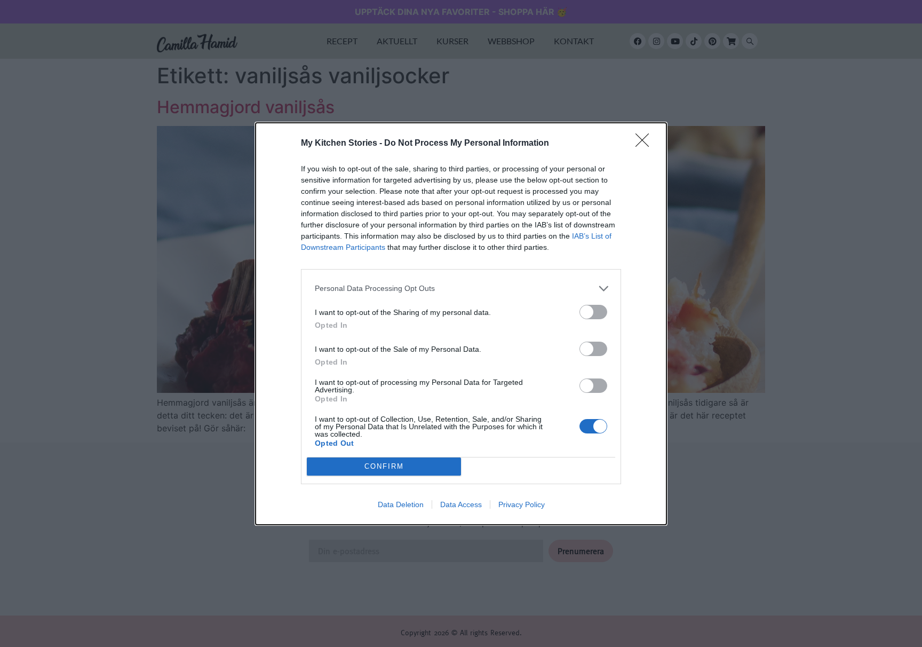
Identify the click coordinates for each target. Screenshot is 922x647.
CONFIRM (384, 466)
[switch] (593, 312)
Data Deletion (401, 504)
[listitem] (461, 288)
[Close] (645, 143)
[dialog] (461, 324)
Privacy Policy (521, 504)
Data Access (461, 504)
